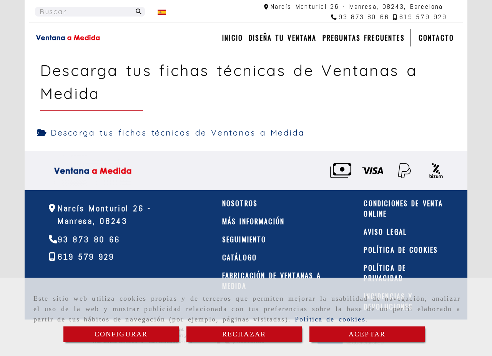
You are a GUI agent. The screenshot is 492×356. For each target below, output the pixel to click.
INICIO (232, 38)
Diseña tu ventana (282, 38)
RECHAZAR (244, 334)
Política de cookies (330, 319)
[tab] (170, 133)
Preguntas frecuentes (363, 38)
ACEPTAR (367, 334)
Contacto (436, 38)
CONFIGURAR (121, 334)
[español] (162, 11)
